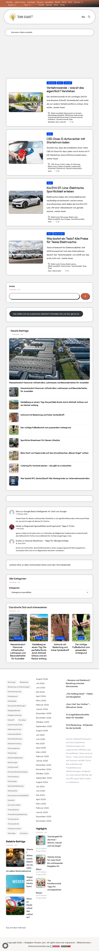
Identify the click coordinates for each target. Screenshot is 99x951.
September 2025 (44, 726)
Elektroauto (73, 217)
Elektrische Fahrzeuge (59, 217)
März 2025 (41, 752)
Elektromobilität (57, 113)
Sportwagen (65, 219)
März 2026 (41, 700)
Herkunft (11, 720)
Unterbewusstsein (14, 828)
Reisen (39, 638)
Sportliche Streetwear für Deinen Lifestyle (40, 440)
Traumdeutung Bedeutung (17, 814)
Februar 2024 (42, 808)
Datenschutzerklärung (38, 946)
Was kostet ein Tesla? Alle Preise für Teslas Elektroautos (67, 240)
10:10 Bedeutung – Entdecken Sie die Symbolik (79, 726)
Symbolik (11, 800)
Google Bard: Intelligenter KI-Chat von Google (45, 511)
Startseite (15, 32)
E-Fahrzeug (75, 164)
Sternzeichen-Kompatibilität (18, 795)
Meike (18, 526)
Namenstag (12, 753)
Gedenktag (12, 701)
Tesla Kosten (66, 266)
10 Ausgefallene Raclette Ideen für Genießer (77, 716)
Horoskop (22, 720)
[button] (5, 945)
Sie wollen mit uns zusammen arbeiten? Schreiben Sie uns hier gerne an (46, 313)
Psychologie (12, 781)
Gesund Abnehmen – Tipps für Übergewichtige (46, 540)
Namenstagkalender (15, 758)
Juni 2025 (40, 739)
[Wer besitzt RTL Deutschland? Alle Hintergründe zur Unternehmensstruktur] (13, 480)
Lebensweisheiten (14, 734)
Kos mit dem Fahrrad (15, 927)
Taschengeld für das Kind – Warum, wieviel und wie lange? (54, 841)
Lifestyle (60, 638)
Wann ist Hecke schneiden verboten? (29, 907)
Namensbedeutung (15, 739)
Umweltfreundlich (78, 219)
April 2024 (41, 799)
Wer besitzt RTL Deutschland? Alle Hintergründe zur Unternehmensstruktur (55, 478)
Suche (12, 286)
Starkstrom (60, 168)
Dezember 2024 (43, 765)
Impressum (70, 942)
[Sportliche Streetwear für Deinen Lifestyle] (13, 442)
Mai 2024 (40, 795)
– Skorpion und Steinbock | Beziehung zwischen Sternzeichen (78, 683)
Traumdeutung (13, 810)
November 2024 (43, 769)
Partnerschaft (13, 767)
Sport (81, 638)
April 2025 (41, 747)
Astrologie (11, 682)
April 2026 (41, 696)
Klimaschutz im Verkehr (72, 113)
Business (17, 638)
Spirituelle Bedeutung (15, 786)
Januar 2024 (42, 812)
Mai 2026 (40, 692)
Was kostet (59, 234)
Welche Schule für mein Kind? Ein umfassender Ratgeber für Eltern (49, 863)
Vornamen (24, 833)
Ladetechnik (76, 166)
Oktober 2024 (42, 773)
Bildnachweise (83, 942)
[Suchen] (85, 296)
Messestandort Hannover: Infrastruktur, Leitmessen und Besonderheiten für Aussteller (49, 382)
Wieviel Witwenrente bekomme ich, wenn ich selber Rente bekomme (19, 860)
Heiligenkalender (14, 710)
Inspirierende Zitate (15, 725)
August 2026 (42, 679)
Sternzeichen (12, 791)
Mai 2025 (40, 743)
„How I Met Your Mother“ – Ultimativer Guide (78, 705)
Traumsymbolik (13, 824)
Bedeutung (24, 682)
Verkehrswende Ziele (64, 119)
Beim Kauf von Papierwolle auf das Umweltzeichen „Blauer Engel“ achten (54, 453)
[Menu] (83, 17)
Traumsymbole (13, 819)
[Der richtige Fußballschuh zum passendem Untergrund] (13, 430)
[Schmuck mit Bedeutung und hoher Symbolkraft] (13, 417)
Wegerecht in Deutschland (29, 882)
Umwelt (68, 83)
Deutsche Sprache (14, 692)
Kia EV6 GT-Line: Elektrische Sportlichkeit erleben (65, 189)
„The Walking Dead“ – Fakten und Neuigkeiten (79, 695)
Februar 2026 (42, 704)
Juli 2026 (40, 683)
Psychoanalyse (13, 777)
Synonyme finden (14, 805)
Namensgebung (13, 748)
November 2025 (43, 717)
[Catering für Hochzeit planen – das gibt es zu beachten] (13, 468)
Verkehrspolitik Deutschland (59, 117)
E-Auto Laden (65, 164)
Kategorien (14, 587)
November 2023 (43, 821)
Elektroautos (53, 166)
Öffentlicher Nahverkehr (74, 115)
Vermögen (11, 833)
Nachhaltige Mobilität (56, 115)
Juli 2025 (40, 735)
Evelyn (19, 540)
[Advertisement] (49, 54)
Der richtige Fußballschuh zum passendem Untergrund (46, 427)
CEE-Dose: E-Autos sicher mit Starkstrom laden (66, 140)
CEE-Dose (55, 164)
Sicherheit (52, 168)
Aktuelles (51, 83)
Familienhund (12, 696)
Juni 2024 (40, 790)
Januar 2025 (42, 760)
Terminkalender (63, 564)
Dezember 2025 (43, 713)
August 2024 (42, 782)
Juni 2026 (40, 687)
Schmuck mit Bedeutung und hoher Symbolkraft (42, 414)
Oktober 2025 (42, 722)
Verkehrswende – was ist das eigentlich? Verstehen (65, 89)
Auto (60, 83)
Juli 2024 (40, 786)
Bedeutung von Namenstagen (18, 687)
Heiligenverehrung (14, 715)
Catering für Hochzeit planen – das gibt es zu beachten (46, 465)
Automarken (35, 564)
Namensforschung (14, 743)
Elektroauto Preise (58, 264)
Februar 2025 (42, 756)
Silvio (18, 511)
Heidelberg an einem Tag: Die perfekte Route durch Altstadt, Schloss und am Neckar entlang (54, 403)
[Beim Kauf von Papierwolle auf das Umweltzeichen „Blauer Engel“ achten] (13, 455)
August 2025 (42, 730)
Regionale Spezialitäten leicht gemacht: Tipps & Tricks (49, 526)
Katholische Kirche (14, 729)
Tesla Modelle (76, 266)
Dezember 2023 (43, 816)
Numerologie (12, 762)
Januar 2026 (42, 709)
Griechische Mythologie (16, 706)
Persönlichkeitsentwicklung (17, 772)
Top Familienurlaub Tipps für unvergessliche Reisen (48, 886)
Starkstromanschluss (74, 168)
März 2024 (41, 803)
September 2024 (44, 778)
